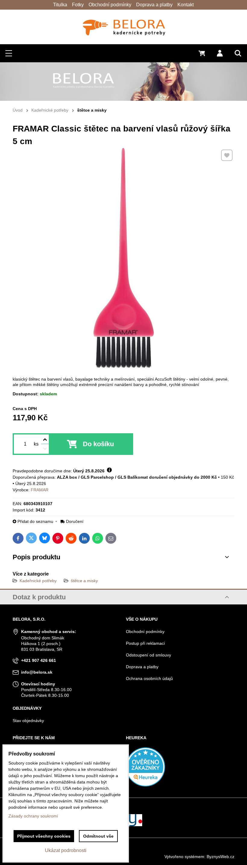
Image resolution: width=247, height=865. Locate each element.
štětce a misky (84, 580)
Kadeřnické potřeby (38, 580)
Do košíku (98, 444)
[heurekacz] (145, 785)
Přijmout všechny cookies (43, 836)
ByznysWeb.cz (220, 856)
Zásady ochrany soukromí (33, 816)
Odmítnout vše (98, 836)
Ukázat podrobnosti (65, 850)
